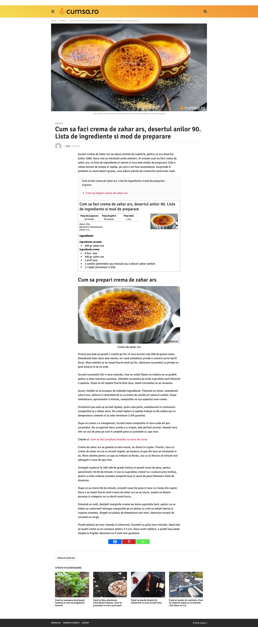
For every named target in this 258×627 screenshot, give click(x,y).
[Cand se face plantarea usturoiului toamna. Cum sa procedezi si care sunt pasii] (110, 584)
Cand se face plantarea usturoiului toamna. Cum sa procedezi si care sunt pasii (107, 603)
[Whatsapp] (143, 541)
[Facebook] (115, 541)
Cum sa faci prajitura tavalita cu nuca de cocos (118, 439)
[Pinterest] (129, 541)
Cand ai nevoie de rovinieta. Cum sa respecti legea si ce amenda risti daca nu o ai (186, 603)
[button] (52, 11)
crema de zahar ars (66, 558)
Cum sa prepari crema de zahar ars (107, 193)
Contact (85, 623)
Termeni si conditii (71, 623)
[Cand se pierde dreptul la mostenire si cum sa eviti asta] (148, 584)
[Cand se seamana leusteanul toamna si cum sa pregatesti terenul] (72, 584)
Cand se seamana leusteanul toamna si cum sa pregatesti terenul (70, 603)
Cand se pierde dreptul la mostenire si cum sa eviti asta (146, 601)
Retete (59, 123)
